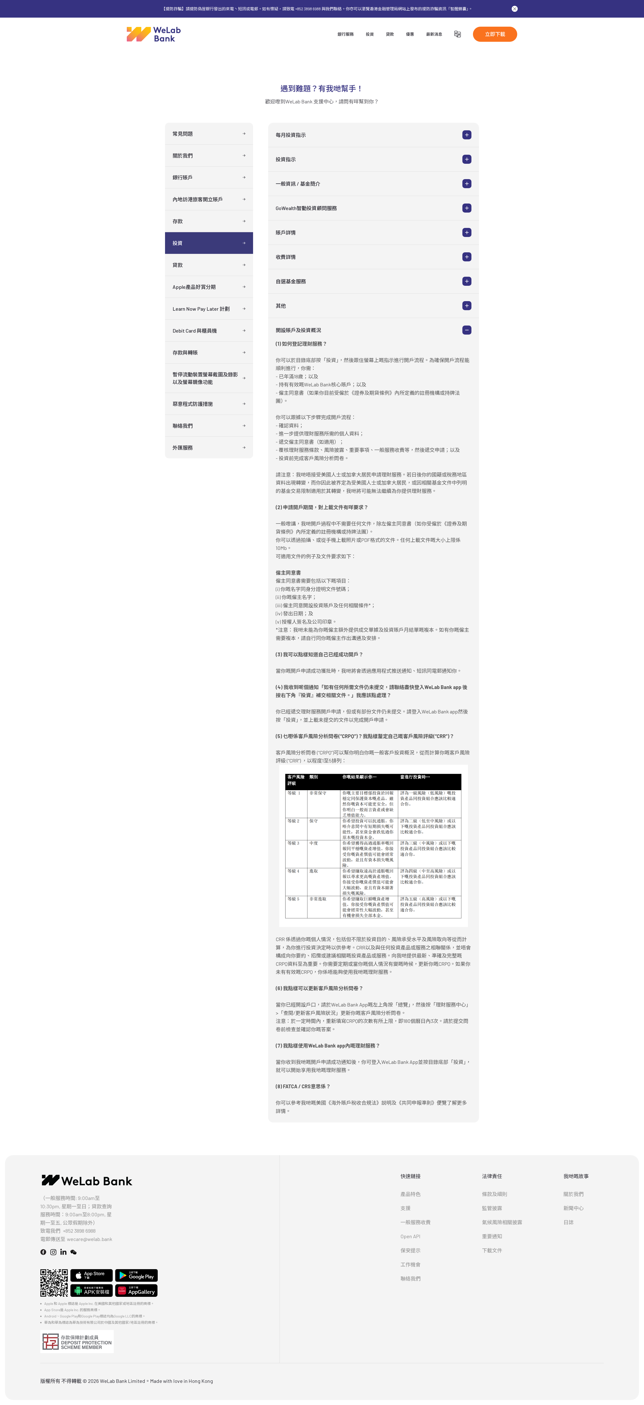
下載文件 (492, 1250)
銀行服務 (346, 34)
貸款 (390, 34)
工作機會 (410, 1264)
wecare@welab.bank (89, 1239)
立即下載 (495, 34)
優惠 (410, 34)
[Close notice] (515, 9)
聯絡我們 (410, 1278)
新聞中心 (574, 1208)
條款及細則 (494, 1194)
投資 (370, 34)
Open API (410, 1236)
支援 (405, 1208)
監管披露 (492, 1208)
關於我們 (574, 1194)
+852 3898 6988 (79, 1231)
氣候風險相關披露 (502, 1222)
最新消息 (434, 34)
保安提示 (410, 1250)
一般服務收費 (415, 1222)
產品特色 (410, 1194)
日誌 (569, 1222)
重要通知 (492, 1236)
